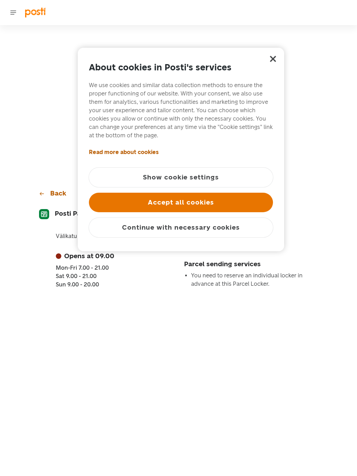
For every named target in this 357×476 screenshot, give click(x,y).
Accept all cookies (181, 202)
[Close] (273, 59)
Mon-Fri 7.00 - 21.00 (82, 268)
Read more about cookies (124, 152)
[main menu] (13, 12)
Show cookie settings (181, 177)
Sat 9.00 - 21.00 (76, 276)
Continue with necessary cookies (181, 227)
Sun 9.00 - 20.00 (77, 284)
